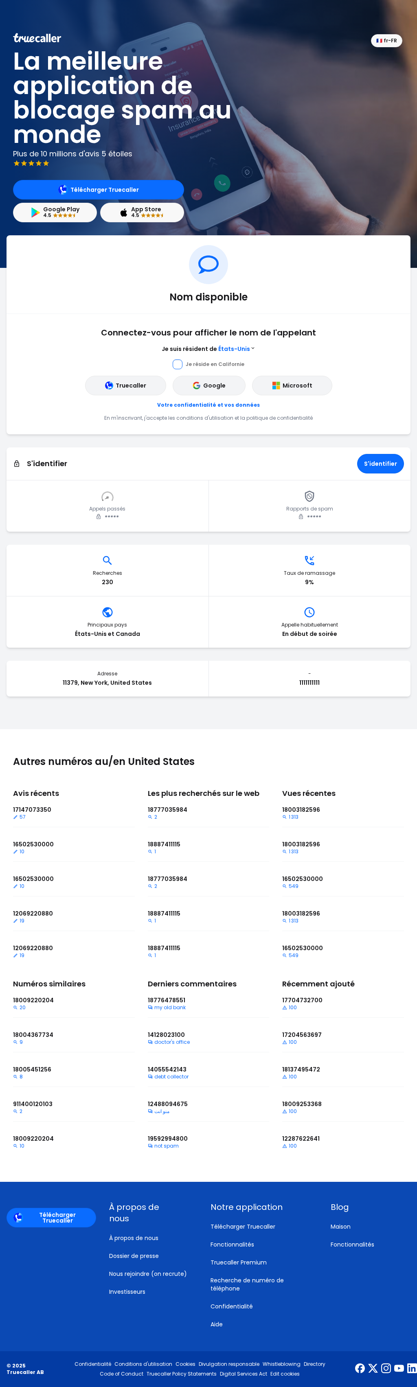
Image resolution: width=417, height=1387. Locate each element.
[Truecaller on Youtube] (399, 1369)
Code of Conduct (121, 1374)
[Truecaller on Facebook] (360, 1369)
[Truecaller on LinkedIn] (412, 1369)
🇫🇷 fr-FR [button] (386, 40)
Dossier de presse (134, 1256)
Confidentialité (232, 1306)
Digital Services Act (243, 1374)
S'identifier (380, 464)
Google (214, 385)
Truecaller (131, 385)
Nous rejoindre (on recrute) (148, 1274)
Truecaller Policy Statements (182, 1374)
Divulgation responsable (229, 1364)
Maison (341, 1227)
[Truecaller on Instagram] (386, 1369)
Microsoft (297, 385)
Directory (314, 1364)
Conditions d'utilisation (143, 1364)
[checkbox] (150, 1213)
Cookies (185, 1364)
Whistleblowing (282, 1364)
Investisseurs (127, 1292)
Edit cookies (285, 1374)
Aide (217, 1324)
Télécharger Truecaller (104, 190)
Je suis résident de (206, 349)
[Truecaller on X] (373, 1369)
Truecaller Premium (239, 1262)
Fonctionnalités (232, 1244)
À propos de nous (133, 1238)
